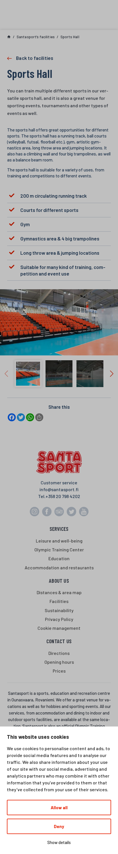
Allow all (59, 807)
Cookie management (59, 628)
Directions (59, 653)
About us (59, 580)
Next (112, 373)
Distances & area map (59, 592)
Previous (6, 373)
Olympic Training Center (59, 549)
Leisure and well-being (59, 540)
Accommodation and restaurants (59, 567)
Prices (59, 670)
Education (59, 558)
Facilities (59, 601)
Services (59, 528)
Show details (59, 842)
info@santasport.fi (59, 489)
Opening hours (59, 662)
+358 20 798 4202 (63, 496)
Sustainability (59, 610)
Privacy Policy (59, 619)
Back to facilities (34, 58)
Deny (59, 826)
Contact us (59, 641)
